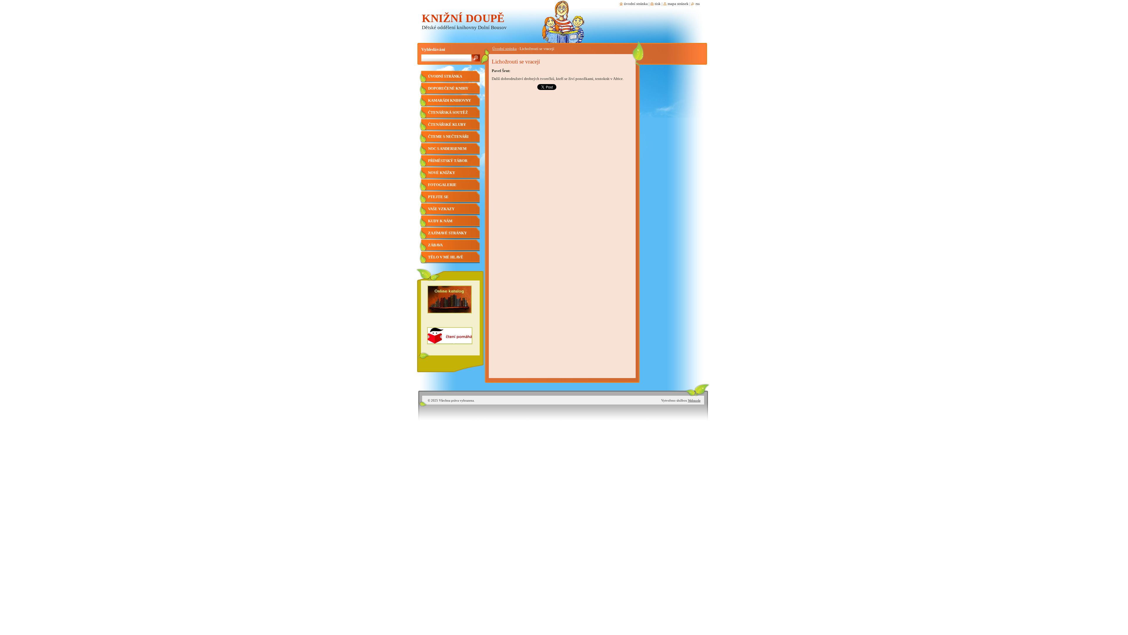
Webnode (694, 400)
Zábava (435, 245)
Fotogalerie (442, 185)
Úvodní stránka (504, 49)
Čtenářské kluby (447, 125)
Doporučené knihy (448, 88)
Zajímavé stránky (447, 233)
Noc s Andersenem (447, 149)
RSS (698, 4)
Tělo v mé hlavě (445, 257)
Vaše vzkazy (441, 209)
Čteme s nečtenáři (448, 137)
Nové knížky (441, 173)
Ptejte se (438, 197)
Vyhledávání (433, 49)
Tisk (658, 4)
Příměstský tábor (447, 161)
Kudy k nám (440, 221)
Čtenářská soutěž (448, 113)
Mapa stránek (678, 4)
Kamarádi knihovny (449, 100)
